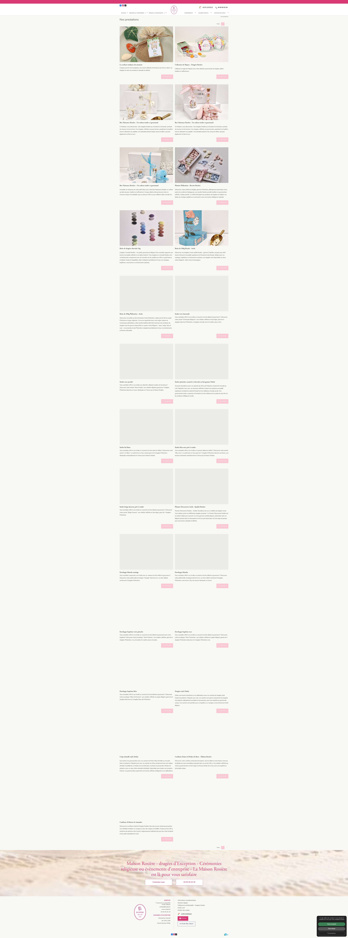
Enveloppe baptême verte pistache (131, 632)
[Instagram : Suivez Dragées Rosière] (123, 5)
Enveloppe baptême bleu (128, 691)
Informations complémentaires (187, 900)
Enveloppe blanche (181, 572)
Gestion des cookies (184, 910)
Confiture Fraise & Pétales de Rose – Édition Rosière (193, 757)
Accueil (123, 13)
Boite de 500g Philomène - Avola (131, 314)
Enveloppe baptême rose (183, 632)
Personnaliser (332, 933)
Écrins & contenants (156, 13)
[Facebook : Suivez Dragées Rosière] (120, 5)
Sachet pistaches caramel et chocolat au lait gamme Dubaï (195, 382)
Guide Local (181, 908)
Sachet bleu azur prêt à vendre (185, 447)
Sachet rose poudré (126, 382)
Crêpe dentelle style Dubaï (129, 757)
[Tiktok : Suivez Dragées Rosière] (125, 5)
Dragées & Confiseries (136, 13)
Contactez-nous (219, 13)
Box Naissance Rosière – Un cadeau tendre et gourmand (139, 186)
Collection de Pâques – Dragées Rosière (188, 65)
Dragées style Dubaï (182, 691)
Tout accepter (331, 924)
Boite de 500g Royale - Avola (185, 248)
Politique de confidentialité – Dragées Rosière (191, 905)
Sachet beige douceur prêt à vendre (132, 507)
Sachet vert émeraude (182, 314)
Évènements (189, 13)
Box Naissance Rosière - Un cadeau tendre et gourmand (139, 123)
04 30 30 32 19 (222, 7)
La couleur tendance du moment (131, 65)
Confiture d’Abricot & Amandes (131, 822)
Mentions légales (183, 903)
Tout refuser (331, 928)
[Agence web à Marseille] (226, 934)
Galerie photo (203, 13)
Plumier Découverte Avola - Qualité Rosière (190, 507)
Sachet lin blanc (125, 447)
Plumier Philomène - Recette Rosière (187, 186)
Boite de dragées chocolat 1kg (130, 248)
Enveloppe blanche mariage (129, 572)
